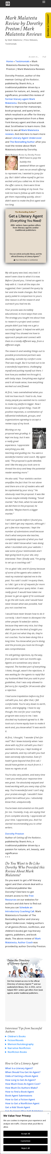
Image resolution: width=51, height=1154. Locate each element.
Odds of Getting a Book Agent (21, 1076)
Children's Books (17, 1036)
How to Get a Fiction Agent (20, 1099)
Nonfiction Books (17, 1051)
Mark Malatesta (15, 40)
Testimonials (11, 44)
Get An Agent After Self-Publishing (24, 1111)
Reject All (25, 1148)
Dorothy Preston (14, 833)
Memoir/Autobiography (21, 1044)
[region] (25, 1132)
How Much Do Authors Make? (21, 1087)
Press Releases (30, 40)
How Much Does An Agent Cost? (22, 1083)
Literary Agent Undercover (27, 137)
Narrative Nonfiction (19, 1048)
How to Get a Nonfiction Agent (22, 1103)
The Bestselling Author (22, 141)
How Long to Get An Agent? (20, 1079)
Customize (25, 1141)
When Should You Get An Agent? (22, 1072)
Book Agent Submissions (18, 1095)
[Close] (48, 1113)
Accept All (25, 1133)
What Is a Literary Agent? (19, 1068)
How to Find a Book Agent (19, 1091)
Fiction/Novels (15, 1040)
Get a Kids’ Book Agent (17, 1107)
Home (9, 61)
